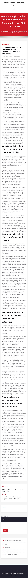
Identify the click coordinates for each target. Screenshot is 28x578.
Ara (4, 519)
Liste (6, 544)
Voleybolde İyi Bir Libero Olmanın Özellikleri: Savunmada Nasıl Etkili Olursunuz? (14, 32)
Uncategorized (17, 56)
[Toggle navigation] (14, 9)
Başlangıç (14, 30)
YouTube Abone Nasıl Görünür (11, 554)
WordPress (13, 573)
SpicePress (22, 573)
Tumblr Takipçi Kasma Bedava (11, 551)
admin (6, 56)
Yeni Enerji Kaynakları (14, 2)
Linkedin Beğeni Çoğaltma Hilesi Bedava (13, 540)
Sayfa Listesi (7, 547)
